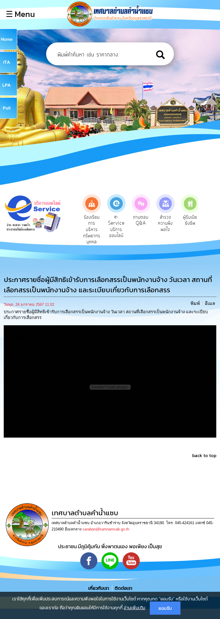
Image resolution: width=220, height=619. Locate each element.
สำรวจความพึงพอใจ (145, 223)
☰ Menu (20, 14)
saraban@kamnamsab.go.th (105, 529)
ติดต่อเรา (122, 588)
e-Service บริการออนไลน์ (96, 226)
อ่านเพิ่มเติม (134, 607)
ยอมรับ (165, 608)
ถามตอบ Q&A (120, 220)
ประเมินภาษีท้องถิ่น (194, 223)
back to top (204, 455)
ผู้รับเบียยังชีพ (170, 220)
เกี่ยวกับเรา (99, 588)
